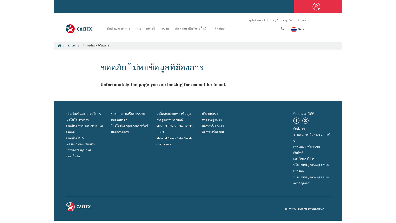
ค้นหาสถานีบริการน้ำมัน (192, 29)
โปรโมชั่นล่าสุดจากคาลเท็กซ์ (129, 126)
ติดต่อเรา (221, 29)
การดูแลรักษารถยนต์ (170, 120)
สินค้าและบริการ (118, 29)
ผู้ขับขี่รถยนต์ (257, 20)
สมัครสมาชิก (119, 120)
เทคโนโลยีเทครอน (77, 120)
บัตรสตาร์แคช (120, 132)
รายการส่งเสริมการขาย (152, 29)
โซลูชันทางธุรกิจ (281, 20)
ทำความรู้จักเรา (212, 120)
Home (59, 45)
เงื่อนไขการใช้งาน (305, 159)
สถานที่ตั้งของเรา (213, 126)
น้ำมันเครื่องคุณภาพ (78, 150)
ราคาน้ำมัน (73, 156)
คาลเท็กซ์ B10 (75, 138)
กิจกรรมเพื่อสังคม (213, 132)
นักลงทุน (303, 20)
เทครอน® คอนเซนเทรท (80, 144)
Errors (72, 45)
